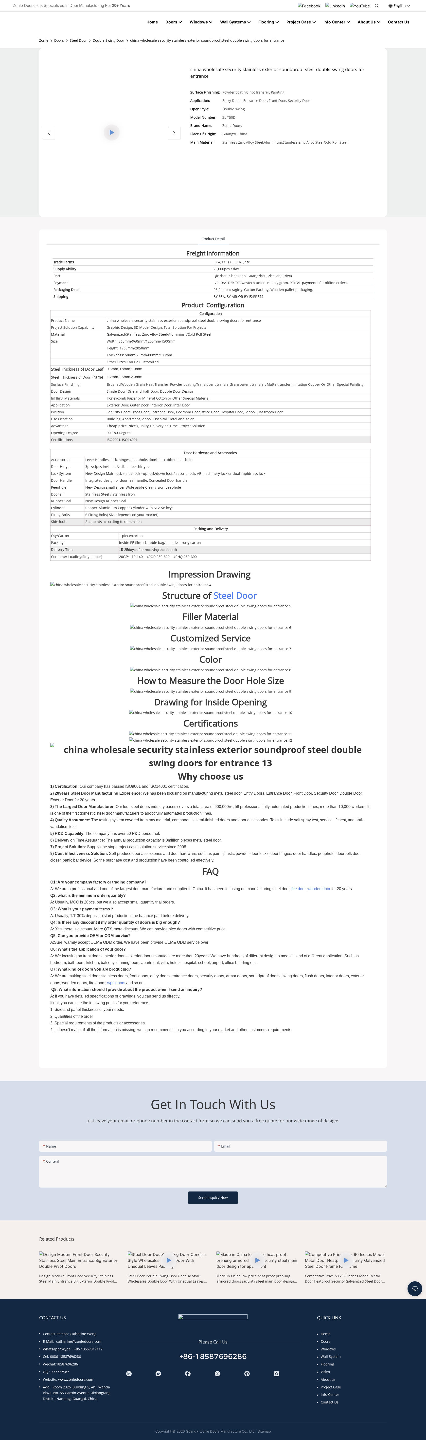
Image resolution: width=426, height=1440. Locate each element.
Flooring (327, 1364)
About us (328, 1379)
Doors (59, 40)
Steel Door (78, 40)
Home (325, 1333)
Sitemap (264, 1431)
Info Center (330, 1394)
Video (325, 1371)
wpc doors (116, 983)
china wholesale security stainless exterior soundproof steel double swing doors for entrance (207, 40)
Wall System (331, 1356)
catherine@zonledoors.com (78, 1341)
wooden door (318, 889)
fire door (298, 889)
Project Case (331, 1387)
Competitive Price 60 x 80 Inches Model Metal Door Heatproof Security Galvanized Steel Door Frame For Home (343, 1279)
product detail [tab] (213, 238)
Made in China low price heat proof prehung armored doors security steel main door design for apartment (255, 1279)
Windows (328, 1349)
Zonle (43, 40)
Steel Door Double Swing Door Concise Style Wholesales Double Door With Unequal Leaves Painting (166, 1279)
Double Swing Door (108, 40)
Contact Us (329, 1402)
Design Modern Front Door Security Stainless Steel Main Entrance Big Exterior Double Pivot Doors (76, 1279)
